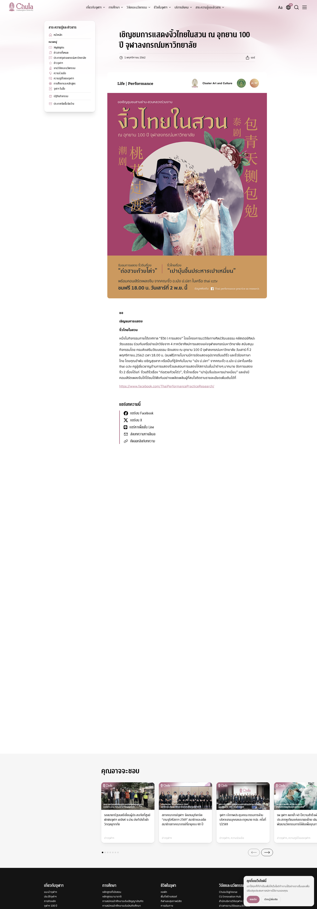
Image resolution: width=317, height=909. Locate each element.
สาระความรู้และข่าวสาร (208, 7)
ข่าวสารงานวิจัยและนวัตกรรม (234, 905)
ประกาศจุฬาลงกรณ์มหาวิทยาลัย (70, 57)
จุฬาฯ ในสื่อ (59, 88)
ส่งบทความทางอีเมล (142, 434)
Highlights (59, 47)
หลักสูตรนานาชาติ (112, 896)
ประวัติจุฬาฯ (50, 896)
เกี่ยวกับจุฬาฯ (94, 7)
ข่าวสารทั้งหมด (61, 52)
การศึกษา (114, 7)
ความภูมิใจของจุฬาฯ (64, 78)
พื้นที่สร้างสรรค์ (169, 896)
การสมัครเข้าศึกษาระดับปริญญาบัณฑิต (122, 901)
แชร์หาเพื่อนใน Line (142, 427)
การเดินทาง (167, 905)
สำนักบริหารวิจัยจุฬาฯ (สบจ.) (234, 901)
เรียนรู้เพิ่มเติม (271, 899)
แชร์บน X (136, 420)
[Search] (296, 7)
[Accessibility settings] (280, 7)
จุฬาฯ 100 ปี (50, 905)
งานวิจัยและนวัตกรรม (64, 68)
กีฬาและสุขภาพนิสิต (171, 901)
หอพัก (164, 892)
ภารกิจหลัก (50, 901)
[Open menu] (304, 7)
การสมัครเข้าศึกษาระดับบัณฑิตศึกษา (121, 905)
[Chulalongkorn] (21, 7)
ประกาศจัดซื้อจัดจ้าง (64, 103)
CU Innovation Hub (230, 896)
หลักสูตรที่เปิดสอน (111, 892)
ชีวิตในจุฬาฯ (160, 7)
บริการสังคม (181, 7)
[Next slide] (267, 852)
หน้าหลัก (58, 35)
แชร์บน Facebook (141, 413)
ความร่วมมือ (60, 73)
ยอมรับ (253, 899)
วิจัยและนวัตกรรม (137, 7)
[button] (102, 852)
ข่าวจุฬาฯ (58, 63)
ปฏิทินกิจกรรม (61, 96)
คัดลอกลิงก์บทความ (142, 441)
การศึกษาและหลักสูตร (65, 83)
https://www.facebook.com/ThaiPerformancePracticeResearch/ (166, 386)
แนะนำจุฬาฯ (50, 892)
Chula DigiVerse (228, 892)
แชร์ (253, 57)
